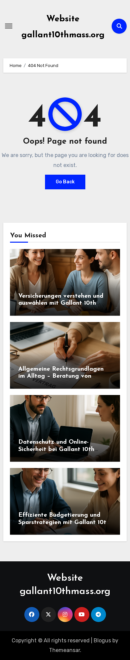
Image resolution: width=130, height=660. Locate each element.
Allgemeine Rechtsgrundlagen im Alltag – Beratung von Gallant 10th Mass (61, 376)
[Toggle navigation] (8, 26)
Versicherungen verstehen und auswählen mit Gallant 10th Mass (60, 303)
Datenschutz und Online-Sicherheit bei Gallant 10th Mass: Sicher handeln (56, 449)
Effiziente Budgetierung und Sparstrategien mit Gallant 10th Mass (64, 522)
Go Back (65, 182)
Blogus (102, 640)
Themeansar (64, 650)
